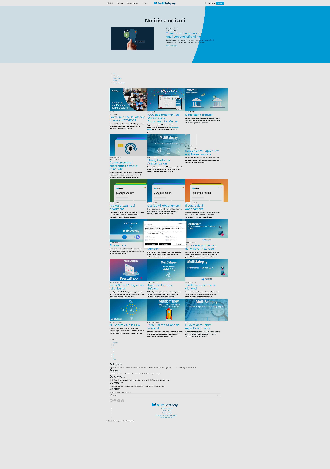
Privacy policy (181, 223)
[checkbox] (146, 237)
